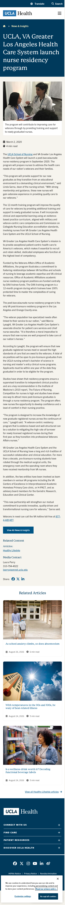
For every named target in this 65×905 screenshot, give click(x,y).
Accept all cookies (48, 896)
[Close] (57, 878)
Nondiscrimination (48, 873)
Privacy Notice (30, 873)
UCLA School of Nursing (20, 154)
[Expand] (59, 825)
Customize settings (23, 896)
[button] (37, 4)
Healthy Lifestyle (11, 550)
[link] (13, 579)
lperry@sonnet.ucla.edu (15, 569)
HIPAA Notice (14, 873)
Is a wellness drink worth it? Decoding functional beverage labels (28, 771)
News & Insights (19, 25)
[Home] (4, 26)
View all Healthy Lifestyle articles (42, 791)
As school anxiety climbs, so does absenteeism (32, 643)
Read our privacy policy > (46, 888)
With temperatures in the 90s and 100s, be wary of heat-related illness (30, 707)
